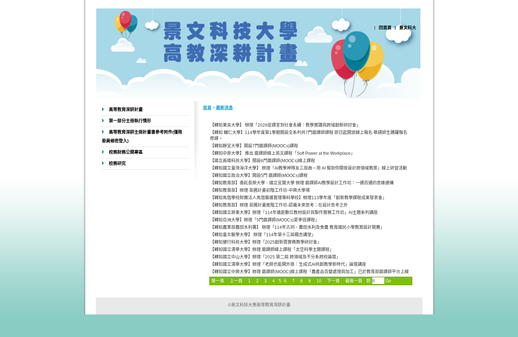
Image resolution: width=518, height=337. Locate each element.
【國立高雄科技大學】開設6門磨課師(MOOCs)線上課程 (262, 160)
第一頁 (217, 280)
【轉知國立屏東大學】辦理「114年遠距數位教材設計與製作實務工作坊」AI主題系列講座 (294, 212)
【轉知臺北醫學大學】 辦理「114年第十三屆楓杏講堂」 (263, 234)
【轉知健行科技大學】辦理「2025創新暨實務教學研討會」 (265, 242)
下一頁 (333, 280)
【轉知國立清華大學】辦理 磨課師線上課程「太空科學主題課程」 (272, 249)
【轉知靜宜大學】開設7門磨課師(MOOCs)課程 (254, 145)
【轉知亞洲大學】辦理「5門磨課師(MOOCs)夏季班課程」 (264, 219)
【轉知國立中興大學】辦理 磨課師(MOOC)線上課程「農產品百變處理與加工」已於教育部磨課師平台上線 (309, 271)
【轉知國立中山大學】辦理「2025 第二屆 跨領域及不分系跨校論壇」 (275, 257)
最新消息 (224, 107)
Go (387, 280)
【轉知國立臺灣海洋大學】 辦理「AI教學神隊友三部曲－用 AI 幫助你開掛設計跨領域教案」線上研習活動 (308, 168)
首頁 (207, 107)
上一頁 (236, 280)
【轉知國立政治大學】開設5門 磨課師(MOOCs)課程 (259, 175)
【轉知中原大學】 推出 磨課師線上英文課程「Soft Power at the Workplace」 (282, 153)
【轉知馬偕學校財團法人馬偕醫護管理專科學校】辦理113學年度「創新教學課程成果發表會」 (298, 197)
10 (318, 280)
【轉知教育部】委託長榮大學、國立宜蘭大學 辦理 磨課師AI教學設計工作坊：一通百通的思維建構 (302, 182)
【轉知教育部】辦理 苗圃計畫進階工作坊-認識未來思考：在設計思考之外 (279, 205)
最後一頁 (353, 280)
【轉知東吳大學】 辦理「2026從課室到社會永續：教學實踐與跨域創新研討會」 (285, 125)
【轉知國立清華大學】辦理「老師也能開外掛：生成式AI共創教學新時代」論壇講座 (288, 264)
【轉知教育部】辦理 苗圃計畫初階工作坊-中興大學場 (260, 190)
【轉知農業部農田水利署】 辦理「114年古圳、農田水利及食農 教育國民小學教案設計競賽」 (297, 227)
